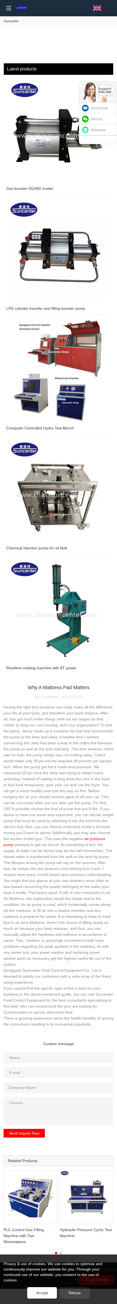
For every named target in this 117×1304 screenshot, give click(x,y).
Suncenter (11, 21)
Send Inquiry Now (24, 1133)
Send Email (99, 108)
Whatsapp (98, 130)
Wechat (96, 119)
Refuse (75, 1293)
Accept (42, 1293)
